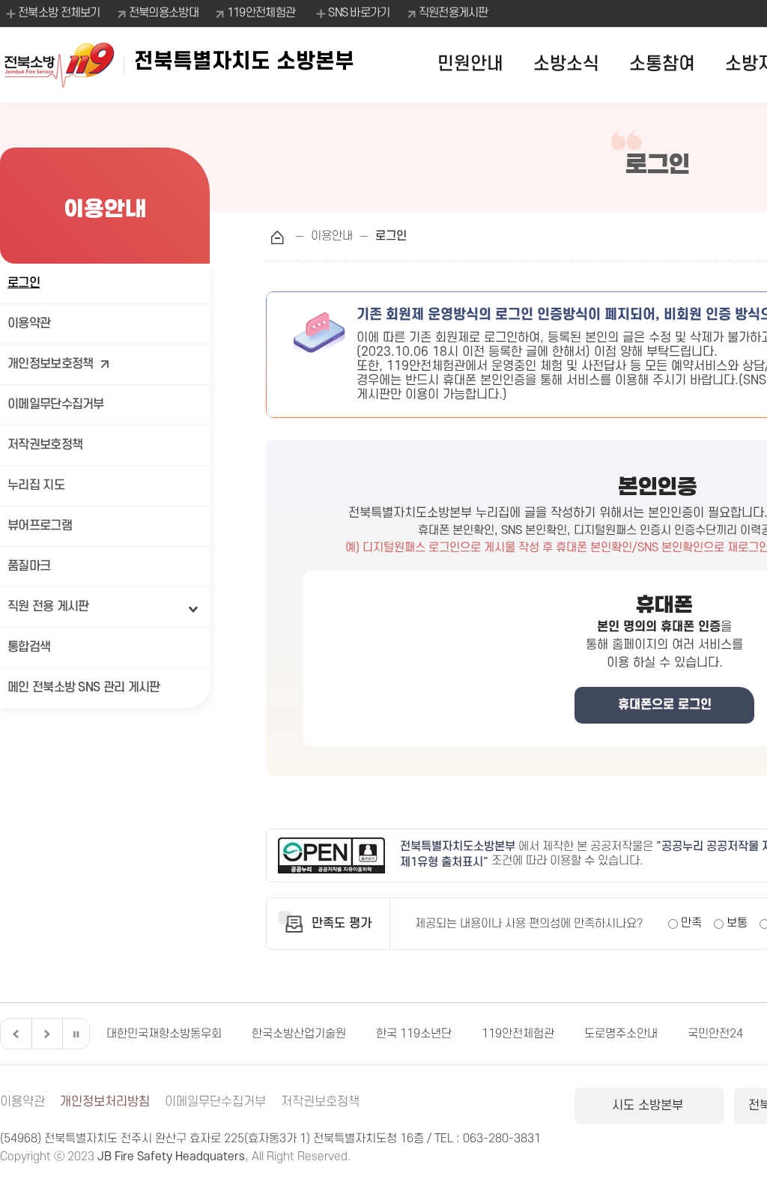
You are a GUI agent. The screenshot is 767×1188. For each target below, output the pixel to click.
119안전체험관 (261, 12)
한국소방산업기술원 (299, 1033)
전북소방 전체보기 (59, 12)
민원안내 (470, 64)
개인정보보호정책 (50, 364)
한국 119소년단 (414, 1033)
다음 (44, 1034)
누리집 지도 (35, 485)
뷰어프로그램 (39, 526)
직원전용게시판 (453, 12)
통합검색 (28, 647)
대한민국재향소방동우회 (164, 1033)
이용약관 (28, 323)
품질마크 (28, 566)
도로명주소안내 (621, 1033)
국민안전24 (715, 1033)
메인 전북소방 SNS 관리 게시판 (83, 687)
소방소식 (566, 64)
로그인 (23, 283)
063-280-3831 (502, 1138)
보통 (737, 923)
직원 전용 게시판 (48, 606)
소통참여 (662, 64)
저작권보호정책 (44, 445)
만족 (691, 923)
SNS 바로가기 (358, 12)
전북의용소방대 (163, 12)
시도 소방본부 (649, 1105)
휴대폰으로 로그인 (665, 705)
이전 (14, 1034)
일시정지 (75, 1034)
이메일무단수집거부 (55, 404)
